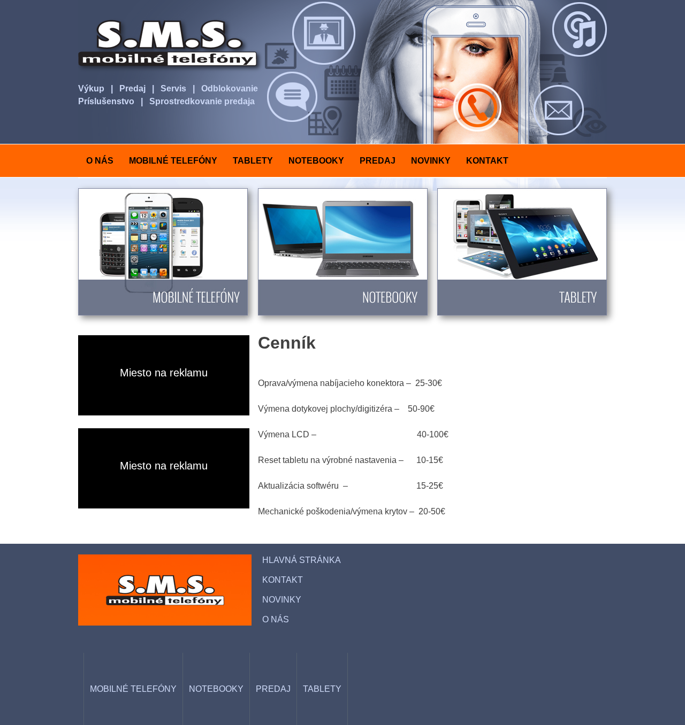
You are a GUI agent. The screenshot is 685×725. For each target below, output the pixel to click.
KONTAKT (487, 160)
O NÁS (99, 160)
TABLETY (253, 160)
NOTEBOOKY (316, 160)
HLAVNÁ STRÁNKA (301, 560)
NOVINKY (431, 160)
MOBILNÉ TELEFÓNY (173, 160)
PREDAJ (377, 160)
